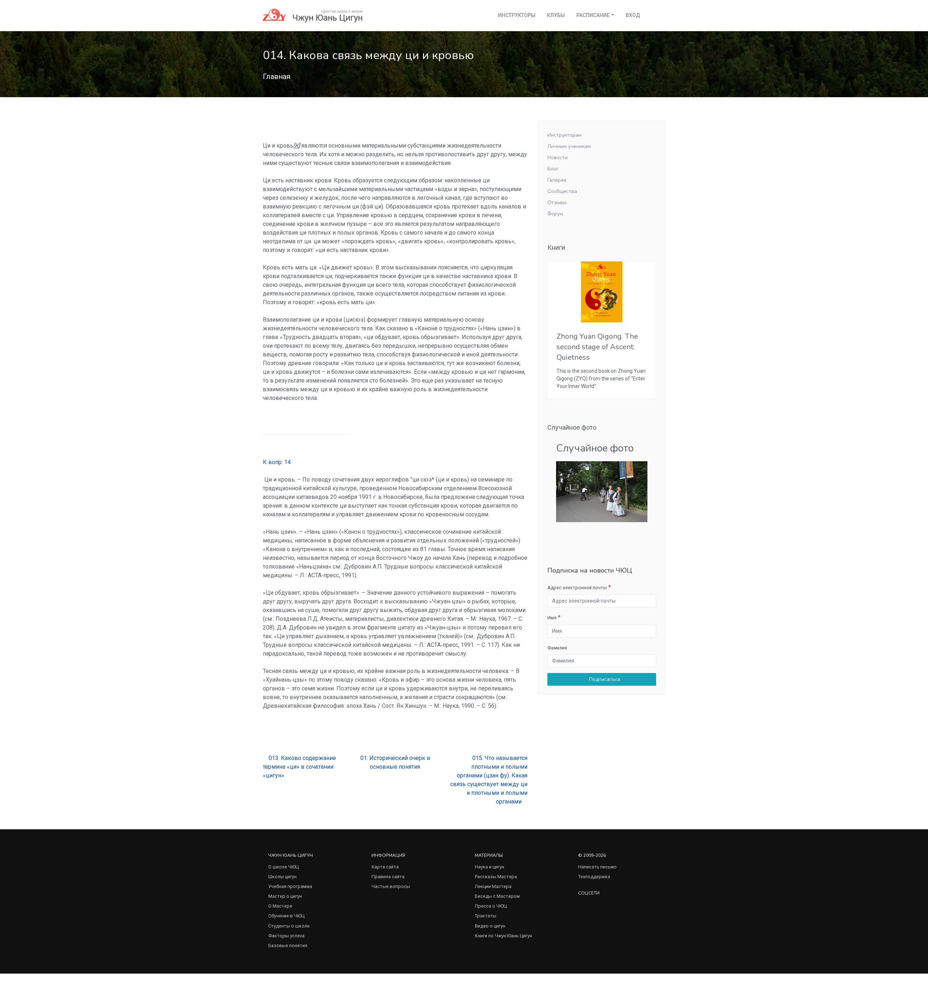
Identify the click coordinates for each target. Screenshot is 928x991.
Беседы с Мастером (497, 896)
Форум (555, 213)
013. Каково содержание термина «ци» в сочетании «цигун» (299, 767)
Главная (276, 76)
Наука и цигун (489, 867)
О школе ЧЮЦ (283, 867)
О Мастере (280, 906)
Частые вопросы (391, 886)
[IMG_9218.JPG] (601, 491)
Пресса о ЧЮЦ (491, 906)
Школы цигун (282, 876)
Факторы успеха (286, 935)
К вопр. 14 (277, 462)
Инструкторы (516, 15)
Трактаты (485, 915)
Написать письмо (597, 867)
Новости (557, 157)
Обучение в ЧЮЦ (286, 915)
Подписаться (604, 679)
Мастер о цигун (285, 896)
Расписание (593, 15)
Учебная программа (290, 886)
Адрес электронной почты (577, 587)
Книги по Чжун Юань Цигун (503, 935)
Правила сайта (388, 876)
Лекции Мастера (493, 886)
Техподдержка (594, 876)
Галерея (556, 180)
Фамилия (557, 648)
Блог (553, 168)
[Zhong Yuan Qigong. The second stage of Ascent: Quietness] (602, 291)
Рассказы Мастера (496, 876)
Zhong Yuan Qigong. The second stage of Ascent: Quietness (597, 346)
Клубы (556, 15)
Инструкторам (564, 135)
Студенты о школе (289, 926)
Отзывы (557, 202)
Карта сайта (385, 867)
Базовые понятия (287, 945)
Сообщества (562, 191)
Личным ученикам (569, 146)
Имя (551, 617)
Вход (633, 15)
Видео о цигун (490, 926)
